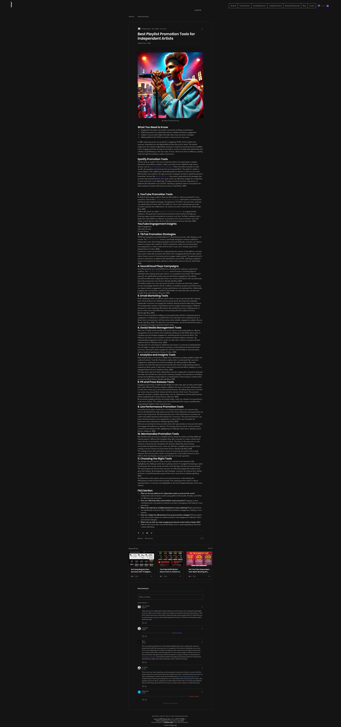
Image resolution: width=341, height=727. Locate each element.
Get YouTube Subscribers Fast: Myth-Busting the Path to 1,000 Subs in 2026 (199, 570)
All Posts (131, 16)
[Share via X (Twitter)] (143, 533)
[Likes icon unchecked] (143, 623)
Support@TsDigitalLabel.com (164, 719)
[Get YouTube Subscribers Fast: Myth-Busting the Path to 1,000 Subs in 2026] (199, 559)
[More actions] (202, 29)
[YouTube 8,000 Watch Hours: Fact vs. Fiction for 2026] (170, 559)
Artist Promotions (143, 16)
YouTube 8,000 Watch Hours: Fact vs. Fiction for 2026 (170, 570)
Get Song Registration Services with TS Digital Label (140, 570)
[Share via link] (151, 533)
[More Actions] (202, 607)
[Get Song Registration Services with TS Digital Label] (142, 559)
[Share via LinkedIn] (147, 533)
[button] (244, 5)
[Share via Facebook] (138, 533)
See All (210, 548)
